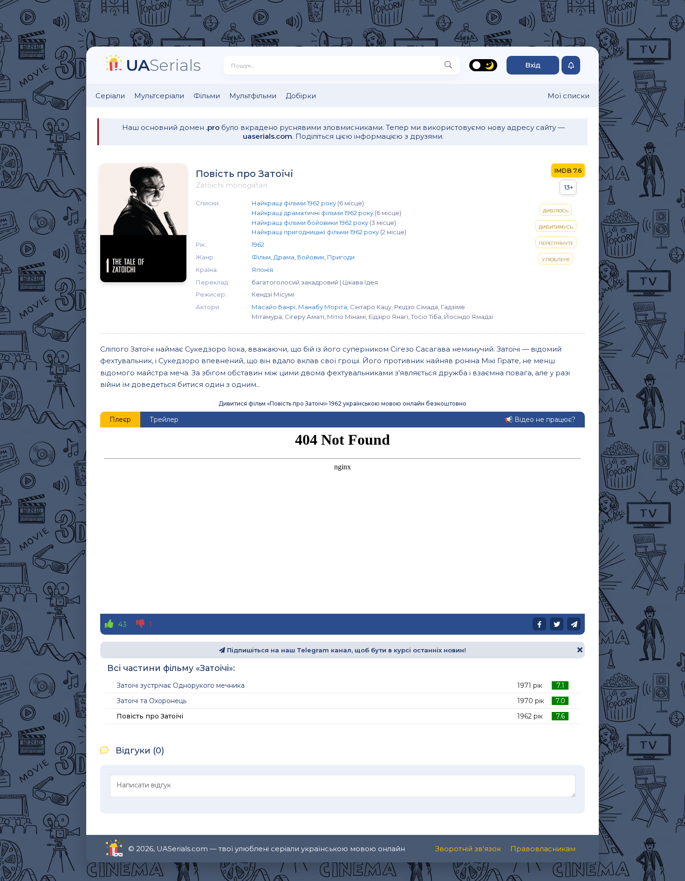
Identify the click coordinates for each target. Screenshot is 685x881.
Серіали (110, 95)
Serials (163, 65)
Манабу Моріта (322, 307)
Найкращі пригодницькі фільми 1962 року (315, 232)
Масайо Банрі (273, 307)
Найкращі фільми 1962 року (294, 203)
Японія (262, 269)
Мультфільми (252, 95)
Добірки (301, 95)
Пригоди (341, 257)
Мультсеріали (159, 95)
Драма (284, 257)
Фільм (261, 257)
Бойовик (310, 257)
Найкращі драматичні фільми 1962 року (312, 213)
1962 (258, 244)
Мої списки (568, 95)
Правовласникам (542, 848)
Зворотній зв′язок (468, 848)
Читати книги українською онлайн (140, 848)
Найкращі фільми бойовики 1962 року (310, 222)
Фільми (206, 95)
